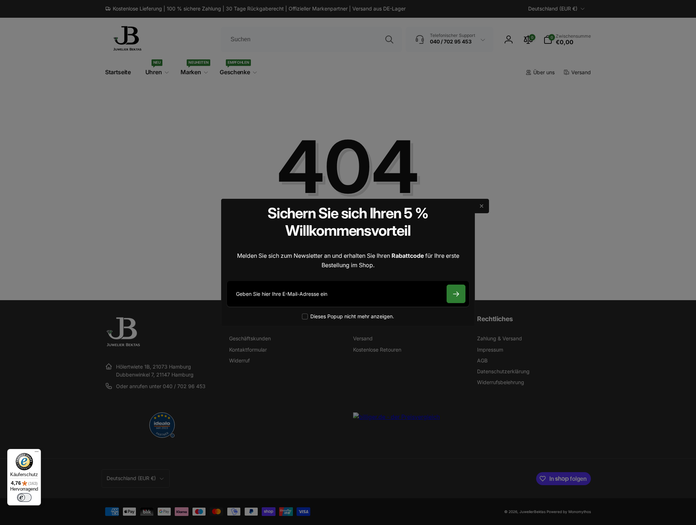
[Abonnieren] (456, 294)
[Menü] (36, 453)
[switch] (24, 497)
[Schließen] (482, 206)
